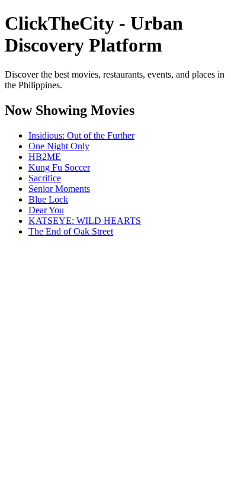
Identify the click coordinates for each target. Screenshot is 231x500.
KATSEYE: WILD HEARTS (84, 221)
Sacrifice (44, 178)
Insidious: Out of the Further (81, 135)
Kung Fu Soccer (59, 167)
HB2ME (44, 157)
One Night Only (58, 146)
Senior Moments (59, 189)
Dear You (46, 210)
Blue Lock (48, 199)
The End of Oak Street (70, 231)
